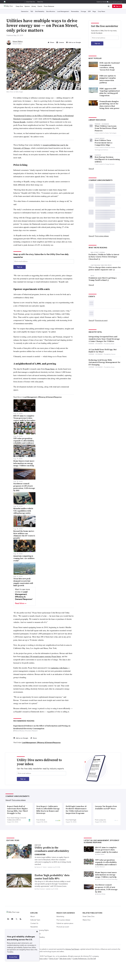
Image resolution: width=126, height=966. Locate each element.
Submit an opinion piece (65, 923)
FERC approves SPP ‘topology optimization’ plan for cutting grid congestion (110, 92)
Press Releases (49, 6)
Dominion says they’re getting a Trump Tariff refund (102, 279)
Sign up (118, 6)
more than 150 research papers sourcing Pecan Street (41, 656)
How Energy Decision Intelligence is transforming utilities (107, 159)
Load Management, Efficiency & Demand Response (41, 742)
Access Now (13, 957)
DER (89, 11)
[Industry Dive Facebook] (12, 919)
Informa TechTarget (72, 949)
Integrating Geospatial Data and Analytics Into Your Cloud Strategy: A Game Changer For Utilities (104, 338)
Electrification (50, 11)
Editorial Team (35, 920)
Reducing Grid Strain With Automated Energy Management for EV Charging (104, 362)
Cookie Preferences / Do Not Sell (84, 959)
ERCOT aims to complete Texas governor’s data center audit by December (106, 849)
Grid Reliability (39, 11)
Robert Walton (18, 41)
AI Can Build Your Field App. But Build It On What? (103, 350)
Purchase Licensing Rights (39, 930)
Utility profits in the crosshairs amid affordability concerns (52, 851)
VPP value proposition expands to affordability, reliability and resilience (106, 862)
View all (91, 169)
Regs (94, 11)
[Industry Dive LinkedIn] (8, 919)
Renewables (75, 11)
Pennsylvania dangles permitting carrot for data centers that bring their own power (109, 104)
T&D (31, 11)
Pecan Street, (50, 369)
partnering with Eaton (59, 668)
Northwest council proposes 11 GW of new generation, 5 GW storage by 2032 (106, 888)
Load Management (63, 11)
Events (40, 6)
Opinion (27, 6)
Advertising (60, 916)
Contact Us (34, 923)
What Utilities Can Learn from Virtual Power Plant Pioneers (106, 128)
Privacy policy (43, 959)
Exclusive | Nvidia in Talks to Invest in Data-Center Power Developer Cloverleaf (104, 256)
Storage (83, 11)
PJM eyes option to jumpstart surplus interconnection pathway (108, 79)
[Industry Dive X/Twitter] (16, 919)
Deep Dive (19, 6)
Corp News (101, 11)
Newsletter (34, 927)
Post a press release (102, 236)
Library (33, 6)
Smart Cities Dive (30, 1)
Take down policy (65, 959)
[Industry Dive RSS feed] (20, 919)
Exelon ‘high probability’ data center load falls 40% (52, 876)
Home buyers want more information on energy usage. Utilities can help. (106, 874)
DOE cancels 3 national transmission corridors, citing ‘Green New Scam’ (110, 66)
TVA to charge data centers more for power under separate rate (105, 268)
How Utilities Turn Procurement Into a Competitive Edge (103, 142)
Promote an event (101, 320)
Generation (24, 11)
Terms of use (53, 959)
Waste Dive (40, 1)
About (32, 916)
